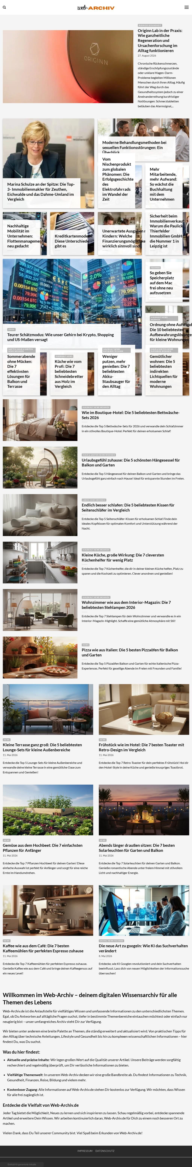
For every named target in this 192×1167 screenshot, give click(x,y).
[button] (4, 7)
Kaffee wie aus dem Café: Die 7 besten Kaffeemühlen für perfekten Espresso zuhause (43, 948)
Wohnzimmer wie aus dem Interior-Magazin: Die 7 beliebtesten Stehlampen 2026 (126, 605)
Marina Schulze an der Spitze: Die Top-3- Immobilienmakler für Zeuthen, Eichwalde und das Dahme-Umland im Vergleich (41, 191)
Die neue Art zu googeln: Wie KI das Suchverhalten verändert (143, 948)
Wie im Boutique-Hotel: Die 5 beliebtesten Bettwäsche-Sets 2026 (131, 415)
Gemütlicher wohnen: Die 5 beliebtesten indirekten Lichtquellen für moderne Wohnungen (164, 371)
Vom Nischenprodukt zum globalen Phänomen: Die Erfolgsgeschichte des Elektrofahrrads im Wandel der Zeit (118, 179)
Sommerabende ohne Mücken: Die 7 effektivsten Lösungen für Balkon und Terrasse (21, 371)
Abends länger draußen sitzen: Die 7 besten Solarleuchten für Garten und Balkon (137, 848)
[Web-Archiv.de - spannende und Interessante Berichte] (96, 7)
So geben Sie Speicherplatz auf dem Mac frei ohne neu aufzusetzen (162, 282)
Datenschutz (105, 1150)
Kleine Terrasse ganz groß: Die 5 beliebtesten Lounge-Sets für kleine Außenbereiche (42, 747)
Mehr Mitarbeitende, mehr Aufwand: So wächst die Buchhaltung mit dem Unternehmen (163, 184)
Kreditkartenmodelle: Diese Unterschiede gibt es (74, 241)
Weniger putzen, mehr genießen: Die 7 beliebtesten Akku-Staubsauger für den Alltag (116, 371)
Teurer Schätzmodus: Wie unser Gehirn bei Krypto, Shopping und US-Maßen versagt (60, 337)
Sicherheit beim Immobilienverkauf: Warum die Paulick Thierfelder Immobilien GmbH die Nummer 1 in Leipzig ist (167, 231)
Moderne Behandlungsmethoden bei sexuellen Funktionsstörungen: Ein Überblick (134, 147)
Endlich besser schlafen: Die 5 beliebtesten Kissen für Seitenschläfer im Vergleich (128, 507)
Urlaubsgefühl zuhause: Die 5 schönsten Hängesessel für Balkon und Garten (131, 462)
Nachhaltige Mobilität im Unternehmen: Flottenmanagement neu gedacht (25, 236)
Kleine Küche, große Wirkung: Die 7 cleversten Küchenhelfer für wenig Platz (123, 557)
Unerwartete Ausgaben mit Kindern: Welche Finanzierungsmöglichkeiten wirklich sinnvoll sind (127, 238)
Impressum (85, 1150)
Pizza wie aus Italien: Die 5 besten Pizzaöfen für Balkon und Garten (130, 652)
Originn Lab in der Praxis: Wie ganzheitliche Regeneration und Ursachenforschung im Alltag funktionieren (160, 40)
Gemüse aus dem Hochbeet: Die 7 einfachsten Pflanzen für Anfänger (42, 848)
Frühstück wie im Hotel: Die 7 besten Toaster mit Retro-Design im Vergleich (141, 747)
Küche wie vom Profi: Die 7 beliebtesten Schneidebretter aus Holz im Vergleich (69, 374)
